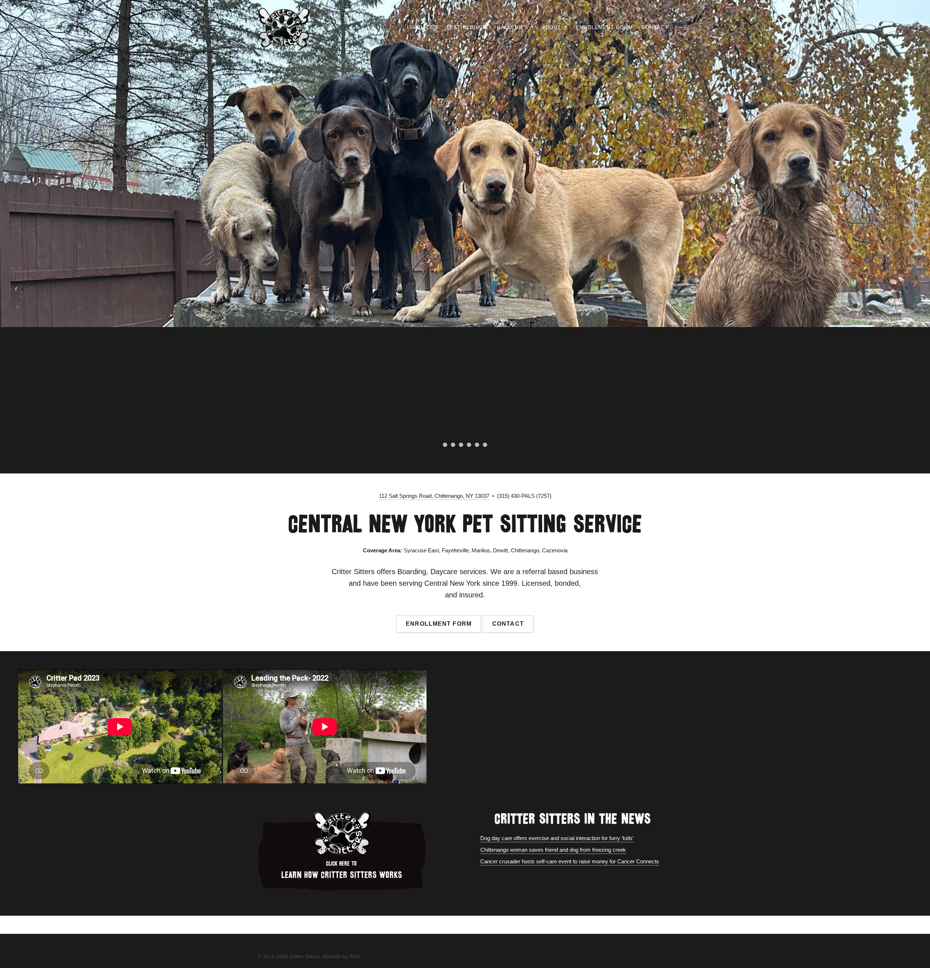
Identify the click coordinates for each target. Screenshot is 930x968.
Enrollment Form (604, 27)
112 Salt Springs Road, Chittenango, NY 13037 (434, 496)
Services (423, 27)
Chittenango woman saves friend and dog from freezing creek (553, 850)
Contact (655, 27)
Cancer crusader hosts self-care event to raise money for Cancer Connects (569, 861)
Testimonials (467, 27)
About (552, 27)
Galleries (513, 27)
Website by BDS (341, 956)
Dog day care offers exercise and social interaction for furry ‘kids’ (557, 838)
